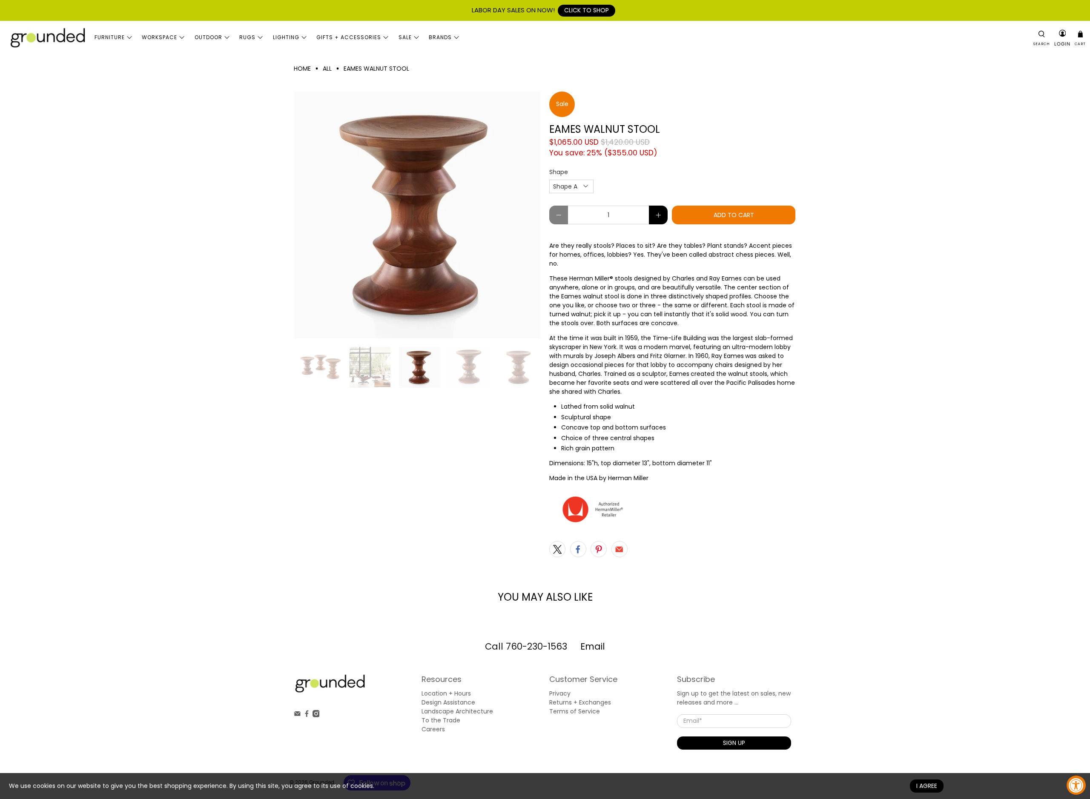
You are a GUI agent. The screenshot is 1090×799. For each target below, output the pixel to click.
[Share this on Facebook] (578, 549)
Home (302, 69)
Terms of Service (574, 711)
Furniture (110, 37)
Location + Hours (446, 693)
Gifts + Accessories (348, 37)
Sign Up (734, 743)
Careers (433, 729)
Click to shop (586, 10)
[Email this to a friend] (619, 549)
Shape (558, 172)
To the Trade (441, 720)
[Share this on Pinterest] (599, 549)
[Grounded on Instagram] (316, 715)
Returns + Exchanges (580, 702)
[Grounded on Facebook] (306, 715)
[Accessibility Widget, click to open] (1076, 785)
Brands (440, 37)
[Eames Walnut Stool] (417, 215)
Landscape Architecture (457, 711)
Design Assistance (448, 702)
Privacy (560, 693)
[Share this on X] (557, 549)
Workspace (159, 37)
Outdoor (208, 37)
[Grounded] (47, 37)
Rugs (247, 37)
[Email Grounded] (297, 715)
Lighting (286, 37)
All (327, 69)
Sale (405, 37)
